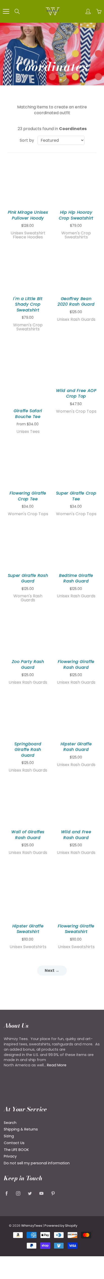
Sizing (9, 1136)
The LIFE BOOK (16, 1149)
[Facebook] (6, 1193)
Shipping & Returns (21, 1129)
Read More (56, 1065)
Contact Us (14, 1142)
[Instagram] (18, 1193)
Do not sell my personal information (37, 1163)
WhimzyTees (31, 1225)
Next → (52, 970)
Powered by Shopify (60, 1225)
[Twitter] (29, 1193)
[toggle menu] (6, 11)
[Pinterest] (52, 1193)
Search (10, 1122)
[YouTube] (41, 1193)
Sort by (27, 140)
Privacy (10, 1156)
